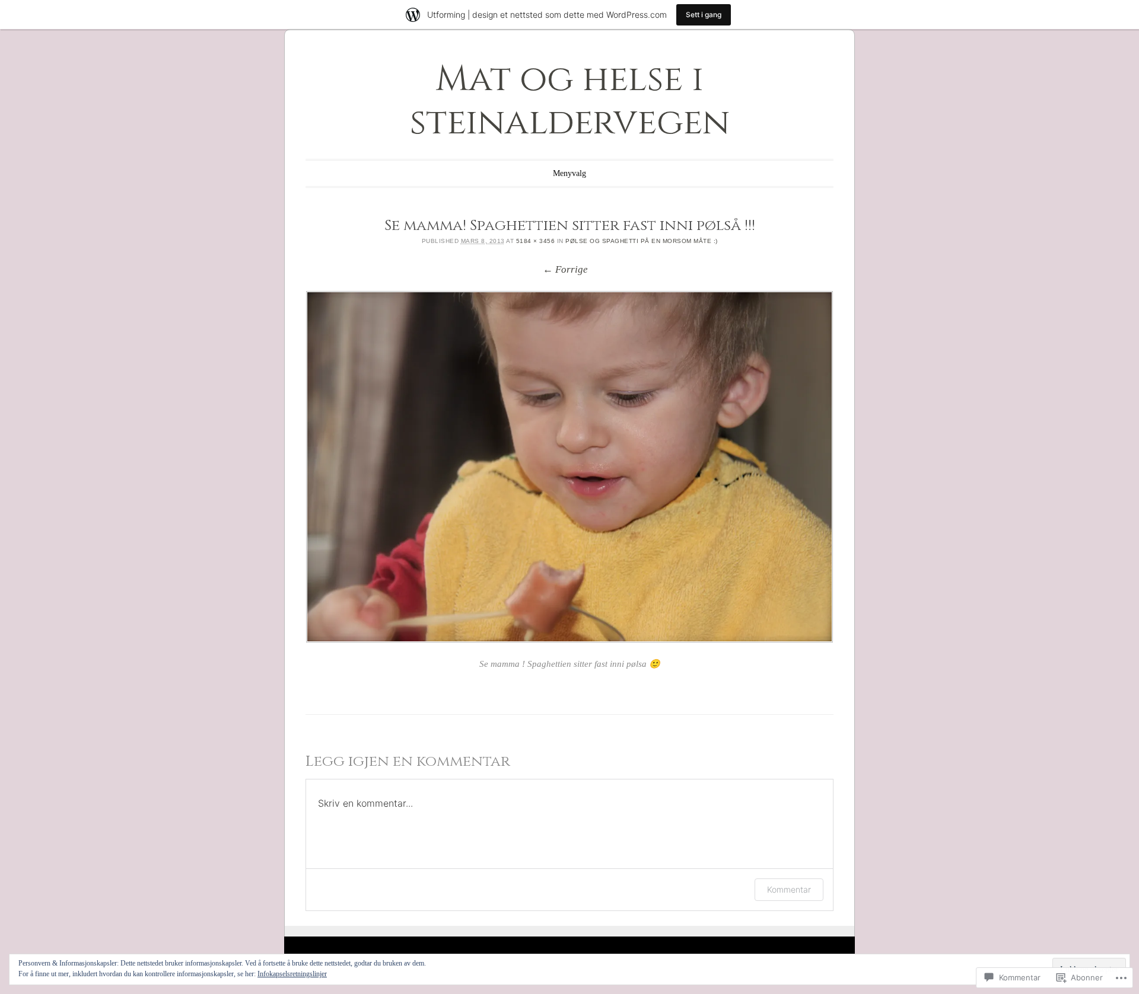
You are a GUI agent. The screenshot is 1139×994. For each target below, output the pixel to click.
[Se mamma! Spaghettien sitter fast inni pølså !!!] (569, 467)
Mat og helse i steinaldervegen (570, 100)
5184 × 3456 (535, 241)
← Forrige (565, 269)
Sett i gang (703, 14)
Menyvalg (569, 173)
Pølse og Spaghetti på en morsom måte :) (641, 241)
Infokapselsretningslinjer (292, 974)
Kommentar (789, 889)
